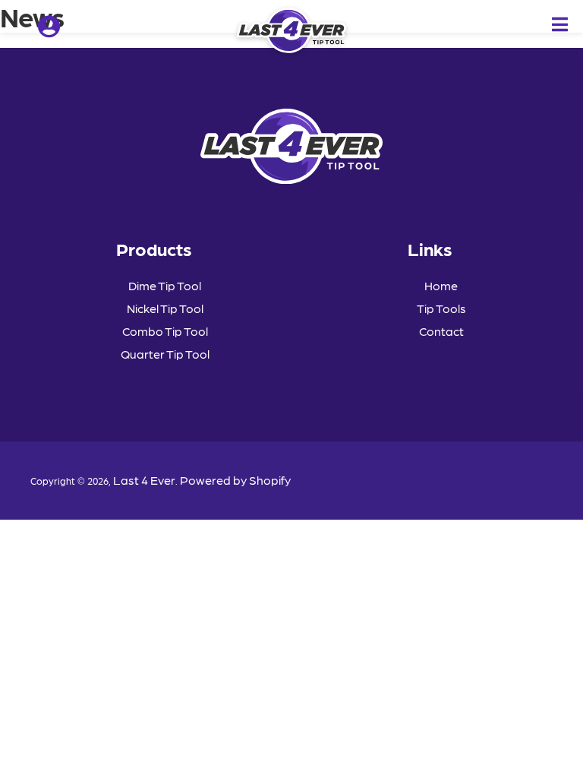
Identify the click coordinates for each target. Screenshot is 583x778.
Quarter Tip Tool (165, 353)
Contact (441, 331)
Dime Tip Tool (164, 285)
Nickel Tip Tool (165, 308)
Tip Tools (441, 308)
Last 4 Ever (144, 480)
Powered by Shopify (235, 480)
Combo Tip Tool (165, 331)
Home (441, 285)
